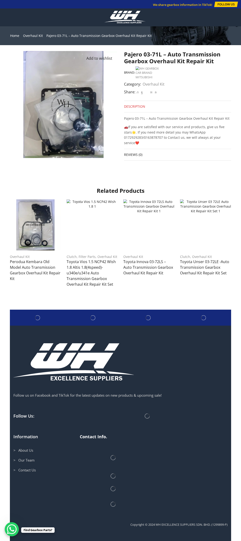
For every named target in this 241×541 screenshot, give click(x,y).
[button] (226, 4)
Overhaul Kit (33, 35)
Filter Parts (87, 256)
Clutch (72, 256)
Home (14, 35)
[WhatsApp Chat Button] (12, 529)
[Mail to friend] (146, 92)
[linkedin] (151, 92)
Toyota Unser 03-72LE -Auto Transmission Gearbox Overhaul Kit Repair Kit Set (204, 267)
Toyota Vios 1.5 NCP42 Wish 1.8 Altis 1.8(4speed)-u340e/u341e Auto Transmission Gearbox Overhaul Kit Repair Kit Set (91, 273)
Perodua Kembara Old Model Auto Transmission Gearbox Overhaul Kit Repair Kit (35, 270)
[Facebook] (142, 92)
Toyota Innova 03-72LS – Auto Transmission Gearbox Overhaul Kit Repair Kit (148, 267)
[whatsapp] (155, 92)
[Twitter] (137, 92)
